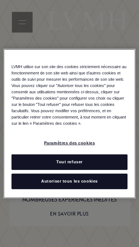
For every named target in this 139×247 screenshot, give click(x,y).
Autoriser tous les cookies (69, 181)
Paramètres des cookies (69, 143)
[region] (69, 123)
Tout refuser (69, 162)
